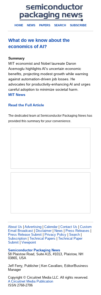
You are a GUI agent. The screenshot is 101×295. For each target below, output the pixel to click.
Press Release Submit (25, 235)
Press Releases (77, 231)
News (58, 231)
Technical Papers (42, 238)
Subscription (17, 238)
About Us (15, 227)
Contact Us (68, 227)
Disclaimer (44, 231)
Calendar (50, 227)
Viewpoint (28, 242)
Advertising (33, 227)
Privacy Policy (55, 235)
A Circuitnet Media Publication (30, 281)
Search (74, 235)
